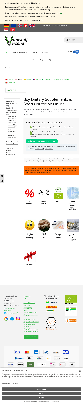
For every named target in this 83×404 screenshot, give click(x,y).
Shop (5, 53)
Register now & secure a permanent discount (42, 141)
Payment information (30, 312)
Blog (41, 60)
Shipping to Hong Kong (31, 329)
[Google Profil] (6, 318)
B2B (34, 60)
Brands (35, 53)
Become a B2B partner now (44, 149)
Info (6, 67)
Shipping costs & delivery (31, 315)
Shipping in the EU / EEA (31, 319)
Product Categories (19, 53)
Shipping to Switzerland (31, 322)
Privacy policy (28, 308)
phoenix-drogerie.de (12, 313)
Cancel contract (31, 337)
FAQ (50, 60)
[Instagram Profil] (18, 318)
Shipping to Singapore (31, 331)
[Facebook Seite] (12, 318)
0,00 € (71, 52)
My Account (45, 53)
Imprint (26, 310)
